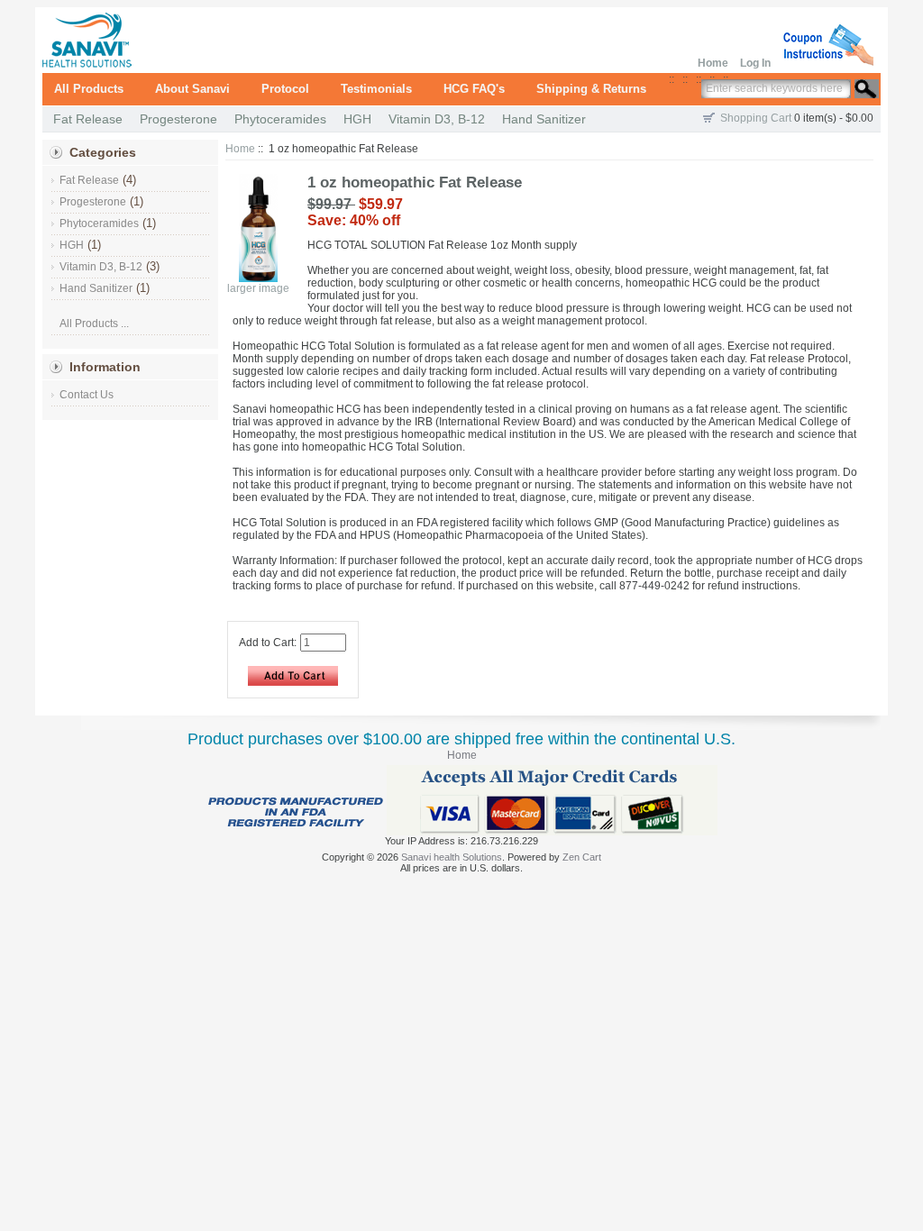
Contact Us (86, 394)
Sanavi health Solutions (451, 857)
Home (713, 63)
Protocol (285, 89)
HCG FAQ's (474, 89)
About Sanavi (192, 89)
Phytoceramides (280, 119)
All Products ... (94, 323)
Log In (755, 63)
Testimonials (376, 89)
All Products (88, 89)
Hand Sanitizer (544, 119)
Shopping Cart (755, 118)
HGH (357, 119)
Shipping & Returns (591, 89)
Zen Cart (581, 857)
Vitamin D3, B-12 (436, 119)
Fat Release (88, 119)
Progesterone (178, 119)
